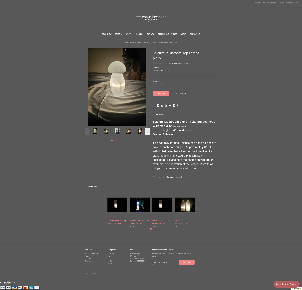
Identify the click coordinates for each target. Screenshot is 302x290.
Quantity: (156, 81)
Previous (87, 131)
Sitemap (88, 261)
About (183, 34)
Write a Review (183, 63)
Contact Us (195, 34)
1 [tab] (112, 140)
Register (289, 3)
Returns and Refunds (167, 34)
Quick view (117, 203)
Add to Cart (117, 207)
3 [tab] (119, 140)
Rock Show (106, 34)
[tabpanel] (95, 131)
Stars (117, 34)
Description (159, 114)
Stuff (128, 34)
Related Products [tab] (93, 186)
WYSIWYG (150, 34)
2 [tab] (115, 140)
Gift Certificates (269, 3)
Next (147, 131)
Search (258, 3)
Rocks (139, 34)
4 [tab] (123, 140)
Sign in (281, 3)
